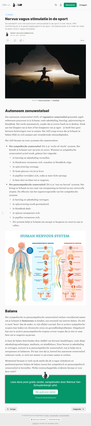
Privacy (47, 415)
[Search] (56, 5)
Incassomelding (64, 415)
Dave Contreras (44, 100)
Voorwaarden (54, 415)
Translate (10, 14)
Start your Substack (39, 419)
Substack (35, 423)
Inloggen (83, 5)
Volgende (77, 409)
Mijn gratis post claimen (45, 392)
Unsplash (55, 100)
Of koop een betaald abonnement (45, 398)
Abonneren (70, 5)
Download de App (54, 419)
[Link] (2, 111)
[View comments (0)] (15, 40)
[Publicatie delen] (60, 5)
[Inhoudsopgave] (2, 213)
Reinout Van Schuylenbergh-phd (22, 33)
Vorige (13, 409)
